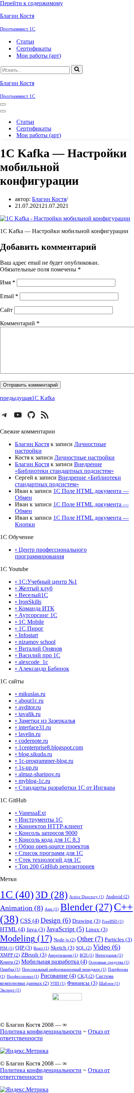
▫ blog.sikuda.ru (33, 754)
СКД (85, 976)
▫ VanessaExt (30, 813)
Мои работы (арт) (38, 55)
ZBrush (34, 955)
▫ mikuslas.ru (30, 694)
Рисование (58, 975)
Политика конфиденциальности (41, 1031)
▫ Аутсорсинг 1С (36, 615)
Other (90, 939)
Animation (21, 908)
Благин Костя (49, 199)
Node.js (65, 939)
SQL (84, 948)
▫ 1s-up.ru (26, 767)
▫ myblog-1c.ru (32, 781)
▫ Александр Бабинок (42, 668)
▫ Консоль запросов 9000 (46, 833)
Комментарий (19, 323)
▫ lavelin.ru (28, 734)
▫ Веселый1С (31, 595)
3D (51, 894)
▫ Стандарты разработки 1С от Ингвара (65, 787)
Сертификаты (33, 48)
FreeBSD (113, 921)
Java (35, 929)
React (41, 948)
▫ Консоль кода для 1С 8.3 (47, 839)
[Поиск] (77, 69)
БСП (87, 955)
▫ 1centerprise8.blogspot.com (49, 747)
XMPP (10, 955)
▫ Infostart (26, 635)
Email (9, 296)
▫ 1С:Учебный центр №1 (46, 581)
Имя (7, 282)
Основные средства (109, 962)
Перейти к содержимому (31, 3)
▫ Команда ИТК (34, 608)
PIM (7, 948)
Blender (86, 907)
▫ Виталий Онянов (38, 648)
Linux (97, 929)
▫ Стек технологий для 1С (48, 860)
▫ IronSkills (28, 602)
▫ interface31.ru (33, 727)
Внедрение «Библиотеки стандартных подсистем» (64, 467)
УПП (58, 983)
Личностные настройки (84, 457)
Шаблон (109, 983)
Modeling (26, 938)
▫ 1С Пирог (29, 628)
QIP (23, 948)
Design (56, 920)
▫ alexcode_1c (31, 662)
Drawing (86, 921)
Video (106, 947)
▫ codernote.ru (31, 741)
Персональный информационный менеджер (64, 969)
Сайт (6, 310)
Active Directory (86, 897)
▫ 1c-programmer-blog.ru (44, 761)
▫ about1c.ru (29, 700)
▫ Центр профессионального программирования (51, 553)
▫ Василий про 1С (37, 655)
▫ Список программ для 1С (49, 853)
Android (117, 896)
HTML (12, 929)
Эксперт (10, 990)
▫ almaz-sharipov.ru (37, 774)
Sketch (62, 948)
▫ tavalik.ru (28, 714)
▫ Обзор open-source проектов (52, 846)
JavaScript (65, 929)
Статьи (25, 41)
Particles (118, 939)
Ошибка (10, 969)
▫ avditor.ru (28, 707)
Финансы (82, 983)
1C (17, 894)
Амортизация (63, 955)
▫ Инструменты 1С (39, 819)
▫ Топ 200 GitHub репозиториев (55, 866)
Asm (52, 909)
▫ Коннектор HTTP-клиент (49, 826)
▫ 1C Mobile (29, 622)
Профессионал (23, 976)
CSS (29, 920)
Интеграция (109, 955)
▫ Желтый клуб (33, 588)
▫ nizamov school (35, 642)
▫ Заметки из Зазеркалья (45, 721)
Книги (10, 962)
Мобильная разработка (54, 961)
